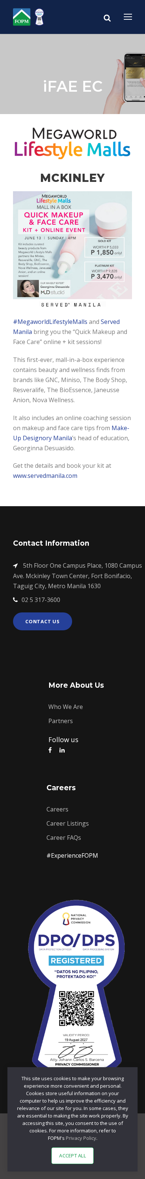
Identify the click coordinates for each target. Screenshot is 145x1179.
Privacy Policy (81, 1138)
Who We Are (65, 707)
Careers (57, 809)
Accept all (72, 1155)
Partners (60, 721)
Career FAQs (63, 837)
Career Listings (67, 823)
